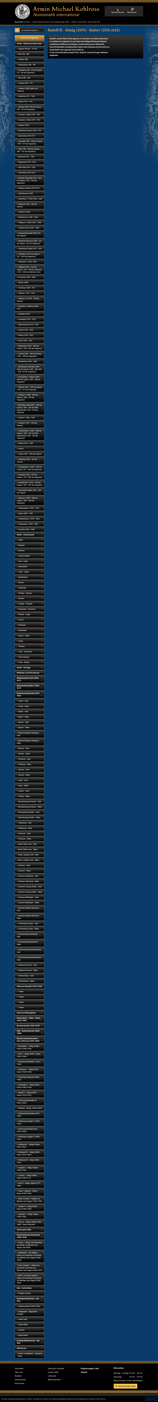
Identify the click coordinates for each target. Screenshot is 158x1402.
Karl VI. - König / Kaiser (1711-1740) (29, 1184)
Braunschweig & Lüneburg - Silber (28, 742)
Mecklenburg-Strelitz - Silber (29, 817)
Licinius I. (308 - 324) (26, 418)
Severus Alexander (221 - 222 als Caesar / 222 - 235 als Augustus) (29, 180)
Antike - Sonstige (23, 668)
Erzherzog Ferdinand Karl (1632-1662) (27, 1130)
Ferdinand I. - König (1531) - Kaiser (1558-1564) (28, 1070)
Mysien (21, 582)
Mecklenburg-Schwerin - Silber (30, 807)
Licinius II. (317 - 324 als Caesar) (27, 424)
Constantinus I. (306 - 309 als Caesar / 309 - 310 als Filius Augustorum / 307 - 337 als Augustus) (29, 434)
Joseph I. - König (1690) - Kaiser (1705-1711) (27, 1176)
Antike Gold (22, 1319)
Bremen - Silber (24, 754)
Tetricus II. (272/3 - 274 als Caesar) (28, 299)
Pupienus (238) (24, 212)
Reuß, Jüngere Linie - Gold (28, 855)
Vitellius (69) (23, 59)
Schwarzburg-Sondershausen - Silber (29, 958)
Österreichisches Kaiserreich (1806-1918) (28, 1236)
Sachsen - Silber (24, 871)
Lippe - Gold (23, 780)
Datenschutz (20, 1379)
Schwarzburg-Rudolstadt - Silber (28, 943)
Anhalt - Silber (23, 706)
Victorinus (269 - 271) (26, 288)
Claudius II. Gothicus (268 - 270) (28, 307)
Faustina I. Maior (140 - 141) (29, 115)
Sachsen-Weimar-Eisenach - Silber (28, 917)
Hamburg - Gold (24, 759)
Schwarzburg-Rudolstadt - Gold (28, 935)
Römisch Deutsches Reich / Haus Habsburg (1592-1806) (28, 1039)
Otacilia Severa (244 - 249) (28, 228)
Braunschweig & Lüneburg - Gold (28, 734)
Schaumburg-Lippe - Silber (28, 929)
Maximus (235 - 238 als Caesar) (27, 205)
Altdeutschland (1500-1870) (29, 1306)
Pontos (21, 620)
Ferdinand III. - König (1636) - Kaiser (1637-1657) (29, 1153)
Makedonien (23, 577)
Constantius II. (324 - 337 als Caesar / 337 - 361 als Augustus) (29, 483)
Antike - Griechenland (25, 535)
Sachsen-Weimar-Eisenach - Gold (28, 909)
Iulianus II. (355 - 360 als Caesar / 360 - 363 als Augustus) (27, 500)
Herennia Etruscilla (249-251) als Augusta (29, 234)
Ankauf (84, 1372)
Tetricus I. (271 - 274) (26, 293)
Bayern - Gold (23, 722)
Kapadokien (22, 566)
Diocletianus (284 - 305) (27, 361)
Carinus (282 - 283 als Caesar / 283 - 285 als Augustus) (29, 355)
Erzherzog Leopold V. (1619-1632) (28, 1122)
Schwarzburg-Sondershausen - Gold (29, 951)
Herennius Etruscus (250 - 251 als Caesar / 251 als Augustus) (29, 242)
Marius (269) (23, 282)
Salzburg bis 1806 (24, 1230)
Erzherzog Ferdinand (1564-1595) (28, 1078)
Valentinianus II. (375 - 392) (29, 519)
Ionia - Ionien (23, 561)
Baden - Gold (23, 712)
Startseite (19, 1368)
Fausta (20, 449)
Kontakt (18, 1376)
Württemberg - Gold (26, 976)
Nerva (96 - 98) (24, 78)
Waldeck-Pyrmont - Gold (27, 965)
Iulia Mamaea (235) (25, 193)
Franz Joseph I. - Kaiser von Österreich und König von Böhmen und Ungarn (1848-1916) (29, 1267)
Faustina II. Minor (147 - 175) (29, 120)
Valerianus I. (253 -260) (27, 262)
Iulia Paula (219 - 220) (26, 167)
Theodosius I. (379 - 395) (28, 524)
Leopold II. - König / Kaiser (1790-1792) (27, 1215)
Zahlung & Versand (56, 1368)
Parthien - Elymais (25, 593)
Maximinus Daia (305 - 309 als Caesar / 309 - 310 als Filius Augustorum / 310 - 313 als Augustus (29, 408)
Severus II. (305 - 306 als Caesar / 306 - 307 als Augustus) (27, 397)
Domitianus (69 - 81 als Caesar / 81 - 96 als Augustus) (29, 71)
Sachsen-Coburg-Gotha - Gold (30, 887)
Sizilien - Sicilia (23, 636)
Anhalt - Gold (23, 701)
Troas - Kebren (23, 662)
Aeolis (20, 540)
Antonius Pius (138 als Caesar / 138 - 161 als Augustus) (29, 108)
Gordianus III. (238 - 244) (28, 217)
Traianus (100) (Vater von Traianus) (27, 89)
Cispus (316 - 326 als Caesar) (29, 454)
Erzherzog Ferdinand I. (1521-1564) (29, 1063)
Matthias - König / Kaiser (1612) (30, 1108)
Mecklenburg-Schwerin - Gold (29, 801)
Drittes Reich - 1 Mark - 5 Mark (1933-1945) (28, 1019)
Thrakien (21, 646)
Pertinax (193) (23, 125)
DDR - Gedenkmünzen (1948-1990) (28, 1032)
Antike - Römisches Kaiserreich (29, 44)
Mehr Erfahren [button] (101, 1399)
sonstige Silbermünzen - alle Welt (28, 1342)
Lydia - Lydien (23, 572)
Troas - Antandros (25, 652)
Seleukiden (22, 630)
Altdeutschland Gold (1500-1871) (28, 679)
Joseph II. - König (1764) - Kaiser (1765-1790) (27, 1207)
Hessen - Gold (23, 770)
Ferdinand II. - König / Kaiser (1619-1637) (28, 1145)
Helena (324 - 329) (25, 443)
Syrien (20, 641)
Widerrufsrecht (54, 1379)
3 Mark (21, 1002)
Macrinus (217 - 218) (26, 157)
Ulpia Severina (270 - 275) (28, 325)
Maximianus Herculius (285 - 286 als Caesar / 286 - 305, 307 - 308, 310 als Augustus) (29, 369)
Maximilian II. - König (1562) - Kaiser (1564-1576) (29, 1086)
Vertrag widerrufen (127, 1386)
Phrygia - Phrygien (25, 604)
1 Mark (20, 991)
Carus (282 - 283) (25, 341)
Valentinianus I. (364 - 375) (28, 508)
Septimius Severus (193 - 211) (29, 130)
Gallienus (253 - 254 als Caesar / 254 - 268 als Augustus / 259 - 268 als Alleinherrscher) (29, 269)
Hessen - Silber (24, 775)
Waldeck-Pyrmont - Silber (28, 970)
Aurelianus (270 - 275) (27, 319)
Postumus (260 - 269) (26, 277)
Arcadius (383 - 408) (26, 529)
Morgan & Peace (24, 1293)
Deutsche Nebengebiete (26, 1013)
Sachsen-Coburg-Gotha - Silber (30, 892)
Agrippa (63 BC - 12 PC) (27, 49)
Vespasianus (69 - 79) (26, 65)
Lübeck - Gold (23, 791)
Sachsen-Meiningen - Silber (28, 903)
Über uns (19, 1372)
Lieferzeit (52, 1376)
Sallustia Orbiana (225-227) (29, 188)
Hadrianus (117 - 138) (26, 96)
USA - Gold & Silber (24, 1288)
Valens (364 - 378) (25, 513)
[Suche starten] (17, 30)
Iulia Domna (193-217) (26, 136)
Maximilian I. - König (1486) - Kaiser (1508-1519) (28, 1047)
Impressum (19, 1383)
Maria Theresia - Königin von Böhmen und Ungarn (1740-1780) (29, 1200)
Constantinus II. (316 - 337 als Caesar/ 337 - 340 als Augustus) (29, 468)
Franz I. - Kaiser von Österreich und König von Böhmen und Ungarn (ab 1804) (29, 1244)
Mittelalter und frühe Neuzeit (28, 673)
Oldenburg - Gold (24, 823)
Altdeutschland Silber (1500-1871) (28, 687)
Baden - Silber (23, 717)
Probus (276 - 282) (25, 335)
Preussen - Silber (24, 839)
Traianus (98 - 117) (25, 83)
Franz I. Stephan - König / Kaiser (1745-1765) (27, 1192)
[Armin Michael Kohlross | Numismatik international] (57, 11)
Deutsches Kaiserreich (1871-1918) (28, 694)
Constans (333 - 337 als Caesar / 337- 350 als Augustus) (29, 476)
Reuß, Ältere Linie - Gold (27, 844)
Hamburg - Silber (24, 764)
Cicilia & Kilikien (24, 556)
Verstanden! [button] (151, 1399)
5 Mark (21, 1007)
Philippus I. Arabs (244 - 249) (29, 222)
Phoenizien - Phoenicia (26, 609)
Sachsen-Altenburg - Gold (28, 876)
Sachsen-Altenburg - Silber (28, 881)
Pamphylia (22, 588)
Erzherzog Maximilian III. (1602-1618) (27, 1101)
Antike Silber (23, 1325)
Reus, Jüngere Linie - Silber (28, 860)
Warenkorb (131, 11)
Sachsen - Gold (24, 865)
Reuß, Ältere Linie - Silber (27, 849)
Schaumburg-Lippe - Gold (28, 923)
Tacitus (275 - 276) (25, 330)
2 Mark (21, 997)
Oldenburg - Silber (25, 828)
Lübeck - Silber (24, 796)
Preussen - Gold (24, 833)
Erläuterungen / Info (90, 1368)
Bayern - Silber (23, 727)
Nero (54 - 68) (23, 54)
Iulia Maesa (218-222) (26, 173)
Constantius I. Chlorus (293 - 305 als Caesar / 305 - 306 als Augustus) (28, 379)
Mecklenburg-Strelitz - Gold (28, 812)
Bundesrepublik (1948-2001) (28, 1026)
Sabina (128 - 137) (25, 101)
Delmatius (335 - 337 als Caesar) (27, 460)
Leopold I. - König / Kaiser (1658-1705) (27, 1169)
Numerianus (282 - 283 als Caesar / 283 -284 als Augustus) (29, 347)
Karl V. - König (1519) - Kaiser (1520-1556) (29, 1055)
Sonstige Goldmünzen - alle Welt (28, 1300)
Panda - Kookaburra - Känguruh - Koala (29, 1354)
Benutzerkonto (117, 12)
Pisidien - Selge (24, 614)
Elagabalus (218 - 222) (27, 162)
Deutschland (23, 1335)
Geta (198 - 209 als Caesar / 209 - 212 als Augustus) (28, 150)
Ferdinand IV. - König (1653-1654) (28, 1161)
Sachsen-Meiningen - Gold (28, 897)
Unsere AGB (53, 1372)
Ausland (21, 1330)
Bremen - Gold (23, 748)
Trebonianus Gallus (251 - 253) (30, 249)
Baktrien (21, 545)
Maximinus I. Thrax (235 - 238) (30, 199)
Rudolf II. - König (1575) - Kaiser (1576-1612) (27, 1094)
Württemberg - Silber (26, 981)
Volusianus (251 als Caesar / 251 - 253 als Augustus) (28, 255)
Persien (21, 598)
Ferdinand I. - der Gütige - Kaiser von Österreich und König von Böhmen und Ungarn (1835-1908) (29, 1256)
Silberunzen (21, 1348)
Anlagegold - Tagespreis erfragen (27, 1313)
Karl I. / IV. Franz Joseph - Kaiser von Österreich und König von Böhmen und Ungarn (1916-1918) (29, 1279)
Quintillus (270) (24, 314)
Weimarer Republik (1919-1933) (29, 986)
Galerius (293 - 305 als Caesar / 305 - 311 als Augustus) (29, 388)
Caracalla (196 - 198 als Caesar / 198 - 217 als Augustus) (29, 142)
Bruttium (21, 551)
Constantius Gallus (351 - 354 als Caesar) (29, 491)
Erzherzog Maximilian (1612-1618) (28, 1114)
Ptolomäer (22, 625)
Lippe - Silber (23, 786)
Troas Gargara (23, 657)
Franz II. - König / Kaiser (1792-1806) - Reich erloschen (29, 1223)
